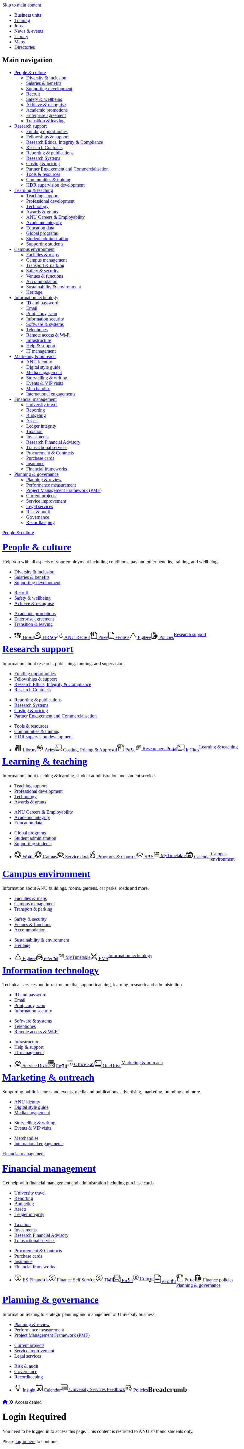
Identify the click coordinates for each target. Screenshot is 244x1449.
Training (22, 20)
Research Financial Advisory (53, 442)
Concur (146, 1278)
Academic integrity (44, 222)
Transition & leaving (45, 120)
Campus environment (34, 249)
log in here (25, 1441)
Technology (37, 206)
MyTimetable (172, 855)
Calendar (202, 856)
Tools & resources (43, 174)
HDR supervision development (55, 184)
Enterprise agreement (46, 115)
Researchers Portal (159, 748)
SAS (148, 856)
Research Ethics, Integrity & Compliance (64, 142)
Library (21, 36)
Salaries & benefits (43, 83)
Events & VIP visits (44, 383)
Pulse (102, 637)
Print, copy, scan (41, 313)
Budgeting (36, 415)
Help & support (40, 345)
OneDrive (111, 1065)
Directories (24, 47)
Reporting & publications (49, 152)
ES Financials (35, 1279)
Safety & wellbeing (44, 99)
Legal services (39, 506)
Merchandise (38, 388)
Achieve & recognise (46, 104)
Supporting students (44, 243)
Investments (37, 436)
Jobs (18, 25)
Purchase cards (40, 458)
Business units (27, 15)
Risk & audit (38, 511)
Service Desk (34, 1065)
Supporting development (49, 88)
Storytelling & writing (46, 377)
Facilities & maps (42, 254)
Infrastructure (38, 340)
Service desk (76, 856)
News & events (28, 31)
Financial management (35, 399)
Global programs (42, 233)
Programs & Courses (116, 856)
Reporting (35, 409)
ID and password (42, 302)
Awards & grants (42, 211)
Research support (30, 126)
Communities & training (48, 179)
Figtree (144, 637)
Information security (45, 318)
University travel (41, 404)
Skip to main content (21, 4)
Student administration (47, 238)
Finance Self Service (76, 1279)
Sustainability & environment (53, 286)
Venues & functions (44, 276)
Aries (49, 749)
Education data (40, 227)
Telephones (37, 329)
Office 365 (83, 1064)
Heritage (34, 292)
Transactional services (46, 447)
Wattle (28, 856)
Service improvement (46, 501)
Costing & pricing (43, 163)
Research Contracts (44, 147)
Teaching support (42, 195)
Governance (37, 517)
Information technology (36, 297)
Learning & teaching (33, 190)
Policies (166, 637)
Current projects (41, 495)
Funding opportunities (47, 131)
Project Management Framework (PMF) (63, 490)
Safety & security (42, 270)
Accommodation (41, 281)
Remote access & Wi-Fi (48, 334)
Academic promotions (47, 109)
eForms (121, 637)
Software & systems (45, 324)
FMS (103, 958)
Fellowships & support (47, 136)
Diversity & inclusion (46, 77)
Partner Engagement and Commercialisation (67, 168)
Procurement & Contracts (50, 452)
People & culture (30, 72)
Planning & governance (36, 474)
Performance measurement (51, 484)
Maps (19, 41)
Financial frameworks (46, 468)
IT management (41, 351)
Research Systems (43, 158)
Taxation (34, 431)
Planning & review (44, 479)
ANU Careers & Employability (55, 217)
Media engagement (44, 372)
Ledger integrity (41, 426)
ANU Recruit (76, 637)
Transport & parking (45, 265)
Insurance (35, 463)
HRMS (48, 637)
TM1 (108, 1279)
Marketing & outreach (35, 356)
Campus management (46, 259)
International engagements (50, 393)
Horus (27, 637)
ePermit (50, 958)
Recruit (33, 93)
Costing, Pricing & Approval (89, 749)
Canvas (49, 856)
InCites (191, 749)
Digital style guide (43, 367)
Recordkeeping (40, 522)
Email (31, 308)
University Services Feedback (96, 1389)
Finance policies (217, 1279)
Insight (28, 1389)
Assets (32, 420)
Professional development (50, 201)
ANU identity (39, 361)
